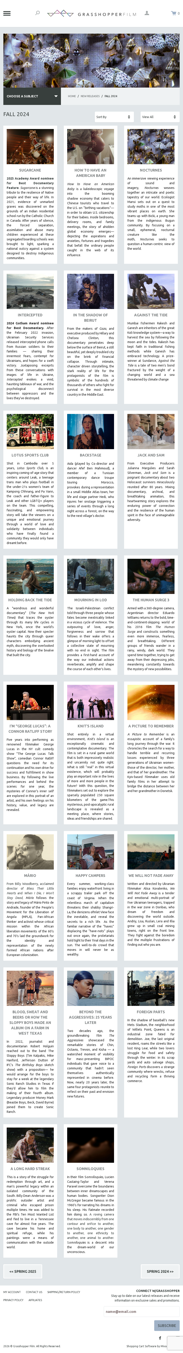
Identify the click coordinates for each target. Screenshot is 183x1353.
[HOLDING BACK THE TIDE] (30, 578)
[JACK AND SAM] (151, 433)
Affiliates (35, 1300)
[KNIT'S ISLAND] (90, 704)
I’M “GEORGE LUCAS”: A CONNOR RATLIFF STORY (30, 728)
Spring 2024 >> (160, 1271)
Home (72, 96)
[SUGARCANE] (30, 148)
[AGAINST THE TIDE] (151, 293)
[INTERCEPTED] (30, 293)
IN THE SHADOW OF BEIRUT (90, 317)
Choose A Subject (22, 96)
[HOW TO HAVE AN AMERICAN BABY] (90, 148)
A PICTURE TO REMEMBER (151, 726)
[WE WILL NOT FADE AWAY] (151, 853)
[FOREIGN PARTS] (151, 990)
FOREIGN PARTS (151, 1012)
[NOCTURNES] (151, 148)
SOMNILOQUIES (90, 1169)
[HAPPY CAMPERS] (90, 853)
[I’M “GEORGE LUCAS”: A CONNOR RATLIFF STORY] (30, 704)
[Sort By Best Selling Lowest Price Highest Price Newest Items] (114, 117)
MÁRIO (30, 876)
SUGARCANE (30, 170)
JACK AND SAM (150, 455)
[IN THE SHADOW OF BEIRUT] (90, 293)
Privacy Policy (13, 1300)
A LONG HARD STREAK (30, 1169)
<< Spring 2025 (22, 1271)
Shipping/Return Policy (63, 1292)
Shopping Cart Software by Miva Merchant (153, 1346)
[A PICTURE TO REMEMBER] (151, 704)
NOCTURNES (151, 170)
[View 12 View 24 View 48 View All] (160, 117)
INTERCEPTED (30, 315)
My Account (12, 1292)
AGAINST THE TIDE (151, 315)
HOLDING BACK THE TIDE (30, 600)
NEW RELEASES (90, 96)
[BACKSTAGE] (90, 433)
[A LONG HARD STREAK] (30, 1147)
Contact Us (34, 1292)
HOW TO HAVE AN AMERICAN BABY (90, 173)
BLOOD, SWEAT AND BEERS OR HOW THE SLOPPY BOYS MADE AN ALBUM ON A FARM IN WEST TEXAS (30, 1022)
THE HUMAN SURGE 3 (151, 600)
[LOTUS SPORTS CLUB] (30, 433)
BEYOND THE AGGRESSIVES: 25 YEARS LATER (90, 1017)
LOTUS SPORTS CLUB (30, 455)
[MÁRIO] (30, 853)
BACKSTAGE (90, 455)
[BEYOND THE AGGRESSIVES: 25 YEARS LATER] (90, 990)
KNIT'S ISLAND (91, 726)
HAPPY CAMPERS (90, 876)
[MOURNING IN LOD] (90, 578)
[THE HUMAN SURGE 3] (151, 578)
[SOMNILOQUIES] (90, 1147)
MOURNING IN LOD (90, 600)
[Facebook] (160, 1338)
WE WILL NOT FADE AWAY (151, 876)
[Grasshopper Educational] (91, 13)
